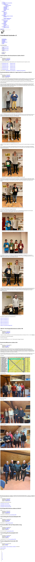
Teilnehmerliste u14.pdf (5, 66)
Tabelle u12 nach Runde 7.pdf (4, 319)
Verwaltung (3, 15)
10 (2, 559)
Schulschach (5, 13)
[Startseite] (4, 2)
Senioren (5, 9)
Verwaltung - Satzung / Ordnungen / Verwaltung (9, 546)
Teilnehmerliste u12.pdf (5, 64)
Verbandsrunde (6, 4)
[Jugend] (4, 11)
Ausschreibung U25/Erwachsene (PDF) (5, 506)
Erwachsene (5, 24)
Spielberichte (5, 21)
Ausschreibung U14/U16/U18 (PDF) (5, 505)
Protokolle (5, 16)
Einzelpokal (5, 8)
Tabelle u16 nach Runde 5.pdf (4, 322)
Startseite (3, 2)
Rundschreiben (6, 20)
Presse (3, 19)
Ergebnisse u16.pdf (12, 67)
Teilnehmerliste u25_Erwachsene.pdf (10, 70)
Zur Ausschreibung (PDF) (12, 514)
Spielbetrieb (3, 3)
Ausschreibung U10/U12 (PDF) (4, 503)
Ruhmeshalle (4, 23)
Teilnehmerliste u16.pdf (5, 67)
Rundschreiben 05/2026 (5, 48)
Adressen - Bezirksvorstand (7, 18)
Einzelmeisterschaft (7, 59)
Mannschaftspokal (6, 6)
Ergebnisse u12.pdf (12, 64)
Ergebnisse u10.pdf (12, 63)
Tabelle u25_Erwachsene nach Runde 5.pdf (6, 325)
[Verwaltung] (5, 15)
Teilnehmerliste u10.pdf (5, 63)
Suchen (1, 29)
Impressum (3, 26)
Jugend (3, 11)
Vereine (5, 10)
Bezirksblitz (5, 7)
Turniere (5, 14)
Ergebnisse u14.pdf (12, 66)
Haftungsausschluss (6, 27)
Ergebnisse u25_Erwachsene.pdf (21, 70)
